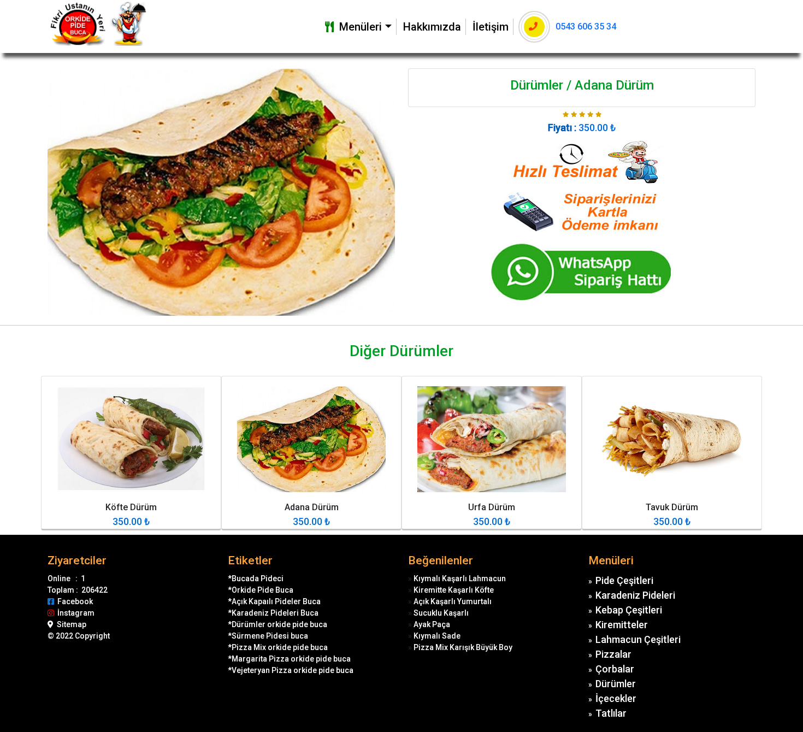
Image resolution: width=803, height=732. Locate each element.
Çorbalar (614, 669)
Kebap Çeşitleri (628, 610)
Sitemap (70, 624)
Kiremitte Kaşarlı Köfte (454, 590)
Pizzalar (613, 654)
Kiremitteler (621, 624)
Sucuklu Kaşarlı (441, 613)
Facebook (73, 601)
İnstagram (74, 613)
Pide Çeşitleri (624, 580)
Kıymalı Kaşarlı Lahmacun (460, 578)
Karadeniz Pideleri (635, 595)
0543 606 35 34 (586, 26)
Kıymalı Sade (437, 635)
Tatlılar (611, 713)
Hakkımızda (432, 26)
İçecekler (615, 698)
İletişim (491, 26)
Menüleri (358, 26)
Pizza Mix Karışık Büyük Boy (463, 647)
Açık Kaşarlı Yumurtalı (453, 601)
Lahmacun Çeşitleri (638, 639)
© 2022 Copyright (79, 635)
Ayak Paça (432, 624)
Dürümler (615, 683)
